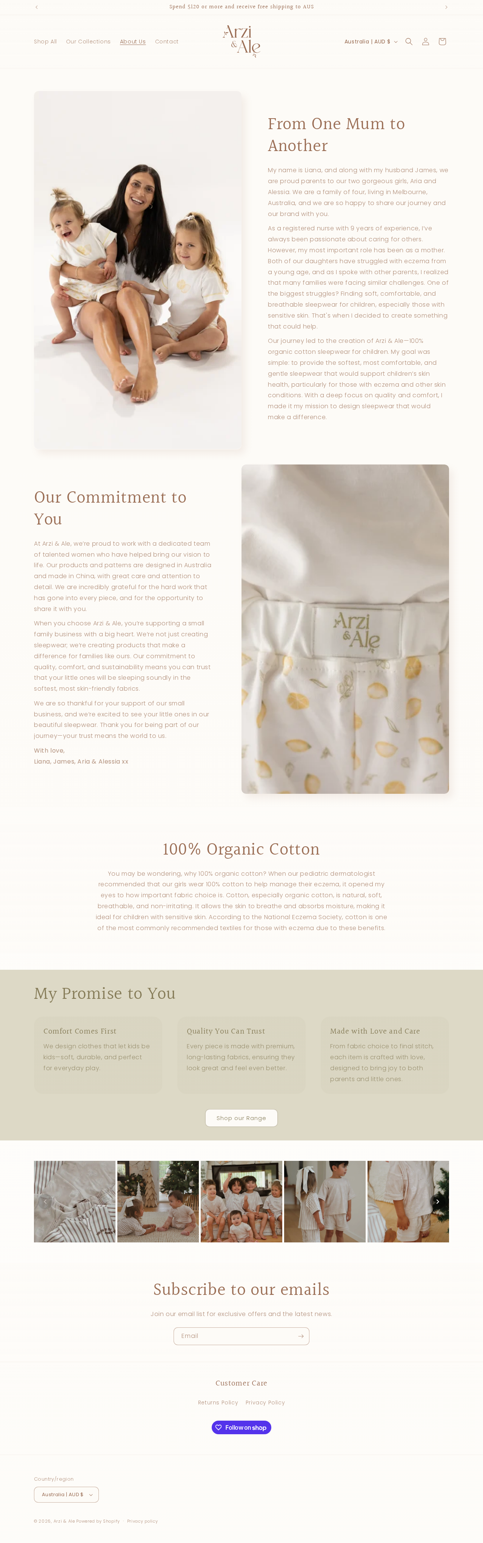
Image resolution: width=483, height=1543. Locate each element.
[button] (409, 41)
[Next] (437, 1201)
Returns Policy (218, 1402)
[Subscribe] (300, 1336)
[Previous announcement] (36, 7)
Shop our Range (241, 1118)
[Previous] (45, 1201)
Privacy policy (142, 1521)
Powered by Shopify (98, 1521)
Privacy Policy (265, 1402)
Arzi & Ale (64, 1521)
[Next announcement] (446, 7)
